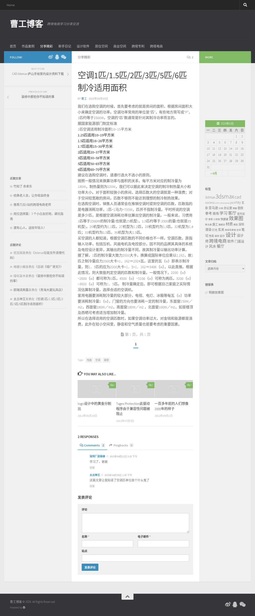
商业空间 (119, 46)
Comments (94, 445)
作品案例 (28, 46)
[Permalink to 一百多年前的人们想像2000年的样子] (174, 389)
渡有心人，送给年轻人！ (30, 228)
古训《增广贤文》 (48, 267)
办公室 (228, 208)
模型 (235, 224)
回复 (92, 467)
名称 (85, 536)
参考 (208, 213)
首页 (13, 46)
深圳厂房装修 (97, 456)
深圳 (241, 224)
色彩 (211, 235)
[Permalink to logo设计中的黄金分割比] (97, 389)
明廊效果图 (216, 292)
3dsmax (225, 196)
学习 (224, 213)
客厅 (232, 213)
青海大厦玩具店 (50, 290)
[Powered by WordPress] (24, 607)
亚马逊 (213, 208)
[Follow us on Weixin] (63, 57)
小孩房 (216, 219)
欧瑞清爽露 (21, 290)
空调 (97, 360)
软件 (230, 241)
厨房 (240, 208)
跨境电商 (156, 46)
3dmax (210, 197)
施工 (215, 224)
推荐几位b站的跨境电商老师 (32, 204)
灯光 (214, 229)
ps (231, 202)
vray (237, 202)
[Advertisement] (172, 25)
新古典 (208, 224)
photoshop (225, 203)
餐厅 (220, 246)
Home (11, 5)
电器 (89, 360)
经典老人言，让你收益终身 (31, 195)
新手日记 (64, 46)
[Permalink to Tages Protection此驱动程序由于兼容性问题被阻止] (135, 389)
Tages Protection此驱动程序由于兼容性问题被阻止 (133, 408)
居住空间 (101, 46)
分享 (221, 208)
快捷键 (224, 219)
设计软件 (83, 46)
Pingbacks (123, 445)
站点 (84, 551)
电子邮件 (144, 536)
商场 (216, 213)
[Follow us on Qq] (57, 57)
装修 (106, 360)
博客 (235, 208)
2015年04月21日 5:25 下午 (123, 456)
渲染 (208, 230)
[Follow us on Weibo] (50, 57)
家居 (210, 219)
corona (209, 202)
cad (238, 197)
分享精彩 (46, 46)
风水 (212, 246)
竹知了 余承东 (23, 186)
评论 (84, 509)
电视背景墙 (230, 230)
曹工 (84, 98)
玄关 (221, 230)
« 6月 (214, 173)
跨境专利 (138, 46)
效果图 (236, 218)
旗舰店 (222, 224)
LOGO (217, 203)
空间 (238, 230)
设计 (222, 235)
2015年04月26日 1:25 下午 (118, 475)
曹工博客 (26, 24)
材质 (229, 224)
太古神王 (95, 475)
